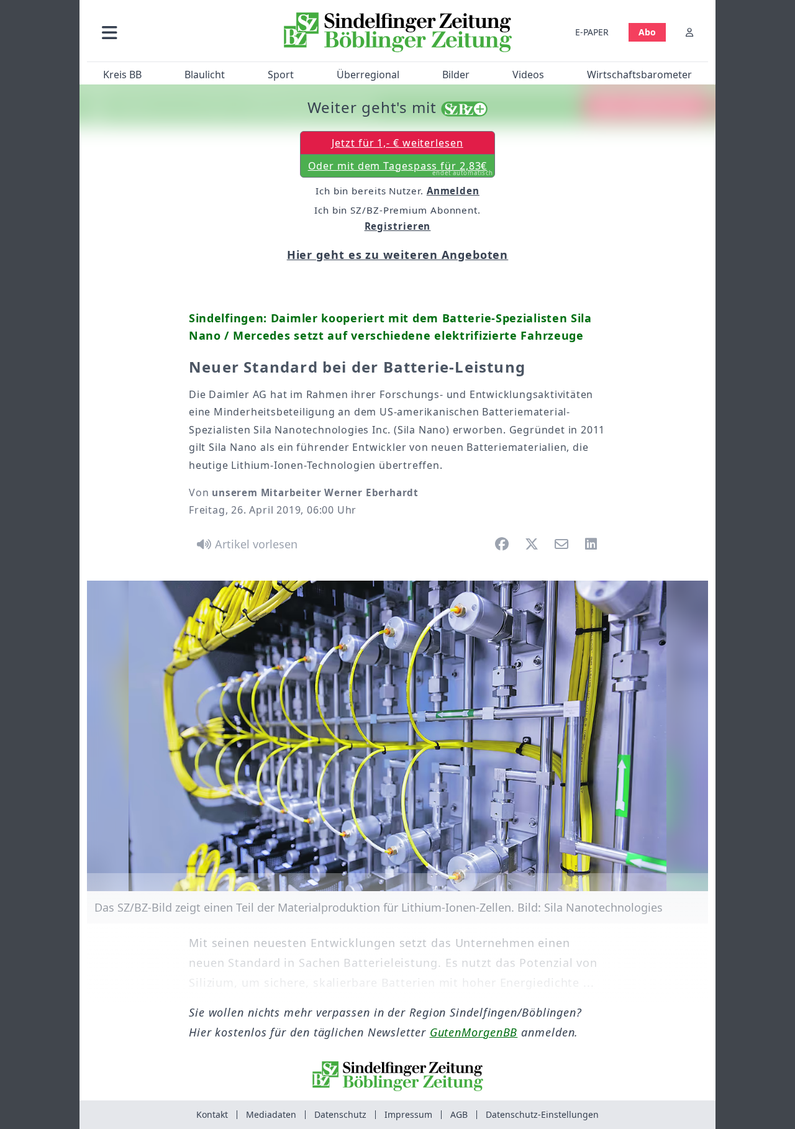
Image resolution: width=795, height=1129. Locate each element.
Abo (647, 32)
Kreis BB (122, 74)
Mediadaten (271, 1114)
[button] (176, 32)
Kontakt (212, 1114)
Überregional (368, 74)
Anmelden (453, 190)
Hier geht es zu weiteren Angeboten (398, 254)
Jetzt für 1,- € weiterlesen (397, 143)
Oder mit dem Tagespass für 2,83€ (401, 168)
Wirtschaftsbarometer (639, 74)
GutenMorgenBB (474, 1032)
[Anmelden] (689, 32)
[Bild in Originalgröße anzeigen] (397, 736)
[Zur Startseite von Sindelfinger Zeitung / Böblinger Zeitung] (398, 32)
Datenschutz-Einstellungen (542, 1114)
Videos (528, 74)
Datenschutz (340, 1114)
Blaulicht (204, 74)
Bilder (456, 74)
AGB (459, 1114)
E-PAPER (592, 32)
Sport (281, 74)
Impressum (408, 1114)
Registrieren (398, 226)
